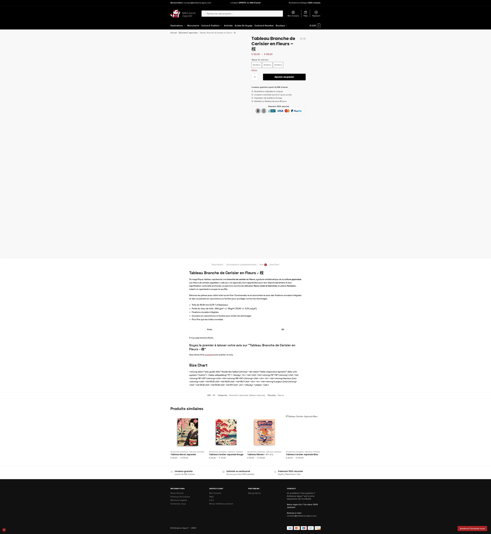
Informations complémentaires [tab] (241, 264)
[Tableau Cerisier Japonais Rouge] (226, 432)
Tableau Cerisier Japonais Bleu (302, 454)
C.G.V (211, 500)
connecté (209, 354)
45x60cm (278, 65)
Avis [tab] (262, 264)
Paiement (316, 16)
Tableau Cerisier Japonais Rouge (226, 454)
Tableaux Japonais (257, 395)
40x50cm (267, 65)
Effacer (254, 70)
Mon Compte (293, 16)
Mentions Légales (178, 500)
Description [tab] (217, 264)
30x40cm (256, 65)
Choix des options (188, 463)
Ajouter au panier (284, 76)
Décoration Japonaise (188, 33)
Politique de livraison (180, 496)
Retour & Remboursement (221, 503)
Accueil (173, 33)
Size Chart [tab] (274, 264)
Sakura (281, 395)
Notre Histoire (177, 493)
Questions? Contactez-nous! (472, 528)
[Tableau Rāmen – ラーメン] (264, 432)
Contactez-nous (178, 503)
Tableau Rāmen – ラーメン (260, 454)
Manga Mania (254, 493)
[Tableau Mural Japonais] (187, 432)
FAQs (305, 16)
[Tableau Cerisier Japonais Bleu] (303, 432)
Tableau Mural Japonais (183, 454)
